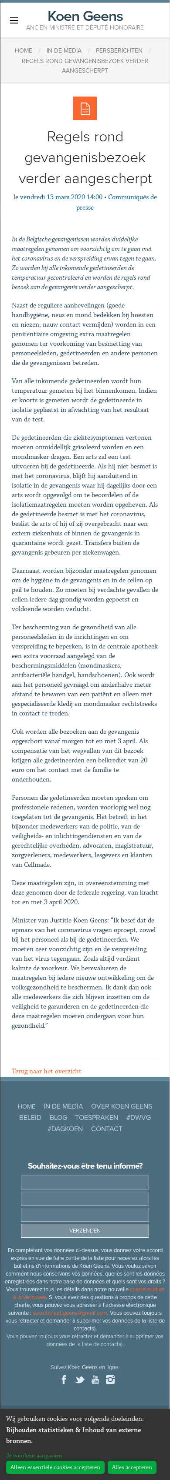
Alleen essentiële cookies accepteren (55, 1467)
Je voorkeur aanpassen (34, 1456)
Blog (58, 1117)
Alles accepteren (132, 1467)
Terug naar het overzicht (47, 1071)
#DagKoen (65, 1129)
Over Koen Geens (121, 1106)
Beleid (30, 1117)
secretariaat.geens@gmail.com (70, 1313)
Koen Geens (85, 19)
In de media (63, 1106)
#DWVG (138, 1117)
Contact (106, 1129)
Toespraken (96, 1117)
